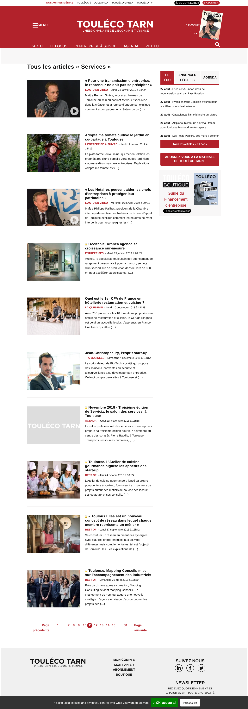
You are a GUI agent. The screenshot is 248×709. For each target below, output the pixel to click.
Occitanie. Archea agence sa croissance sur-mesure (111, 246)
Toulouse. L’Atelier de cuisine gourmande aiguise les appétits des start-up (115, 466)
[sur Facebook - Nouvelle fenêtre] (190, 669)
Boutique (124, 674)
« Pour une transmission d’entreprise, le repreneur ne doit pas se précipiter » (118, 83)
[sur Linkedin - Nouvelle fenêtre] (179, 669)
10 (84, 625)
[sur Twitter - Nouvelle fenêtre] (201, 669)
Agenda (131, 46)
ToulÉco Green (122, 2)
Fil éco (167, 77)
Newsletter (190, 682)
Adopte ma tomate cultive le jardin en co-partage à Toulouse (117, 137)
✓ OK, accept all (164, 702)
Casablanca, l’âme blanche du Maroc (188, 114)
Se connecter (189, 2)
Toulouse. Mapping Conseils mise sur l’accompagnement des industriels (118, 573)
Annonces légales (187, 77)
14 (107, 625)
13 (101, 625)
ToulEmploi (100, 2)
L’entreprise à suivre (95, 46)
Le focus (58, 46)
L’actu (37, 46)
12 (95, 625)
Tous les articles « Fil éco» (190, 144)
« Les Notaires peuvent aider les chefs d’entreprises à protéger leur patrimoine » (118, 194)
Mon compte (124, 660)
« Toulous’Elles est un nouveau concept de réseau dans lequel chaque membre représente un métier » (118, 520)
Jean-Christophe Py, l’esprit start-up (116, 353)
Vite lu (152, 46)
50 (125, 625)
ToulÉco (83, 2)
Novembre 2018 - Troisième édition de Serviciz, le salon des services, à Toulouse (116, 411)
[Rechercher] (217, 44)
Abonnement (124, 669)
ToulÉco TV (145, 2)
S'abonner (211, 2)
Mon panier (124, 665)
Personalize (190, 702)
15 (113, 625)
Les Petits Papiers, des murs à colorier (189, 135)
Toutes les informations (177, 211)
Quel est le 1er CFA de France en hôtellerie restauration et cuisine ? (114, 301)
